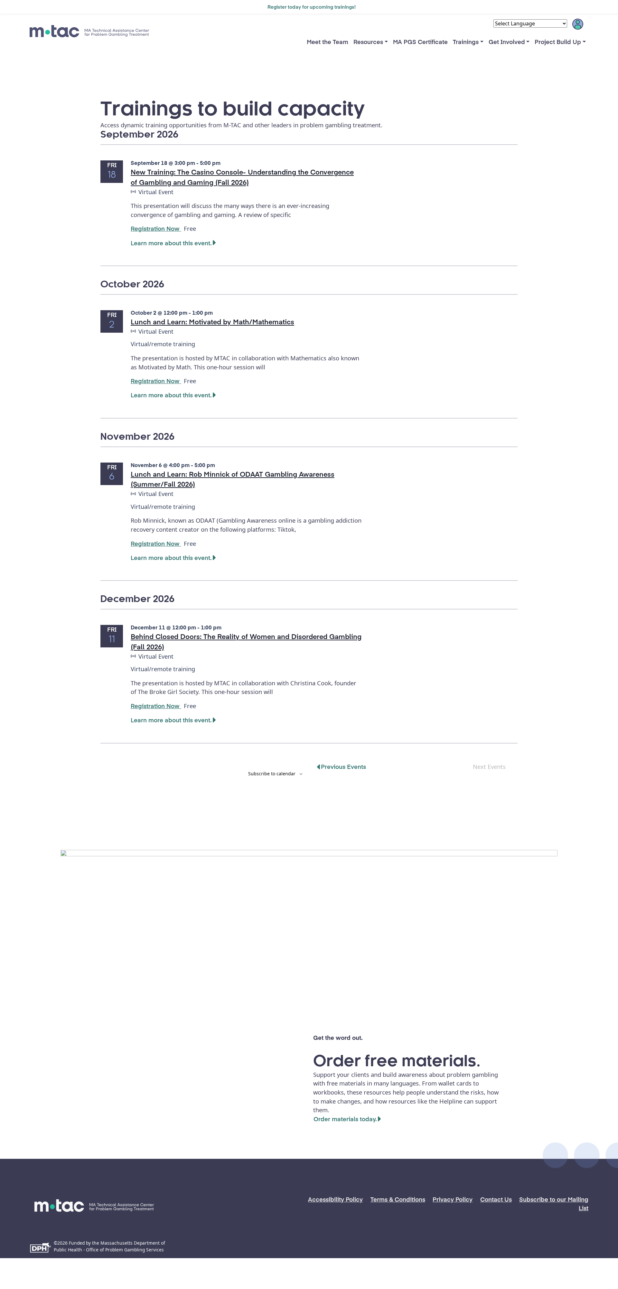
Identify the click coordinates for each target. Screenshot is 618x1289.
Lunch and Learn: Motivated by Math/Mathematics (212, 321)
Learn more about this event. (171, 243)
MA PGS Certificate (420, 42)
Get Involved (507, 42)
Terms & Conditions (397, 1199)
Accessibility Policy (335, 1199)
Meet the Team (327, 42)
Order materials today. (345, 1119)
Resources (368, 42)
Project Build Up (558, 42)
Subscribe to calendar (271, 774)
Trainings (466, 42)
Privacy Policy (453, 1199)
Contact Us (496, 1199)
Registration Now (156, 228)
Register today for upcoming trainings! (311, 6)
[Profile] (577, 27)
